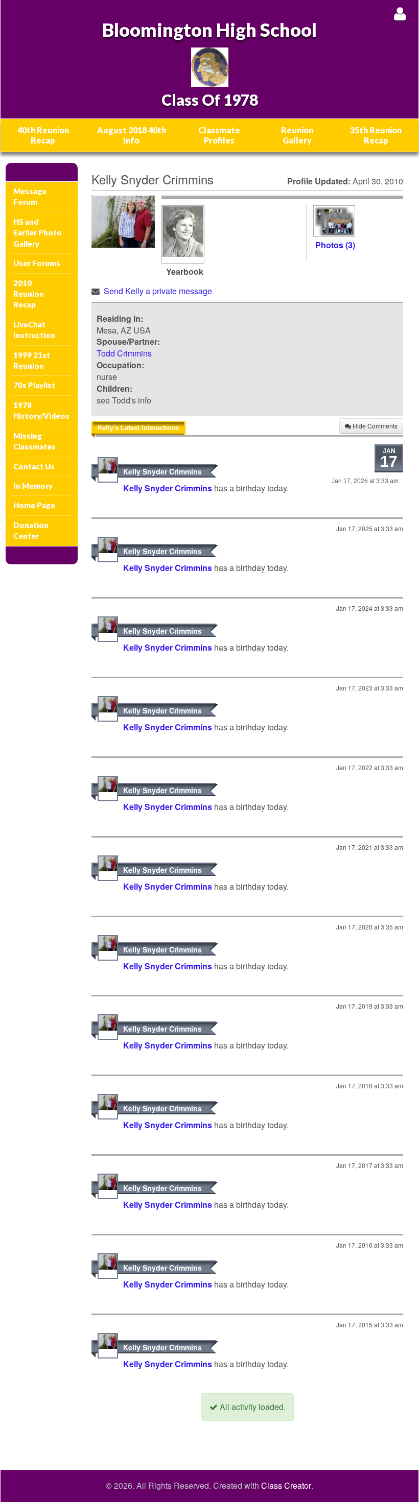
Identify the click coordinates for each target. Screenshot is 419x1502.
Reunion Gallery (297, 135)
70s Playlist (34, 385)
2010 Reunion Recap (28, 293)
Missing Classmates (34, 441)
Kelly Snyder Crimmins (162, 471)
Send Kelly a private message (158, 291)
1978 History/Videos (41, 410)
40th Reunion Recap (43, 135)
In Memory (33, 485)
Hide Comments (374, 425)
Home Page (34, 505)
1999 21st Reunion (31, 360)
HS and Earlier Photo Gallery (37, 232)
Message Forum (29, 196)
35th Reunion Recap (376, 135)
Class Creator (286, 1485)
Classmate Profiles (219, 135)
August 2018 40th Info (131, 135)
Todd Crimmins (124, 353)
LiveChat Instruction (34, 330)
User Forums (36, 263)
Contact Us (34, 466)
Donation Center (31, 530)
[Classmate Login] (399, 13)
